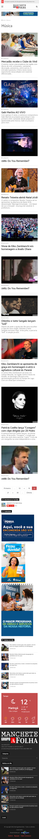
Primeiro (7, 488)
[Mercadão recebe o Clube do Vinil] (19, 45)
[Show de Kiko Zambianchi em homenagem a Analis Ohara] (19, 227)
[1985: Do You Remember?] (19, 270)
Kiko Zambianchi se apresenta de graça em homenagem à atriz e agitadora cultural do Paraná (19, 366)
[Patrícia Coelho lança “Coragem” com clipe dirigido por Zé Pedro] (19, 405)
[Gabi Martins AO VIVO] (19, 93)
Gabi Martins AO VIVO (13, 112)
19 (29, 488)
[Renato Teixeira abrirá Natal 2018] (19, 180)
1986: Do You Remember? (15, 160)
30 (18, 493)
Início (4, 20)
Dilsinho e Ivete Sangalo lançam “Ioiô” (18, 322)
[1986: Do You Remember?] (19, 142)
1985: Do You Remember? (15, 288)
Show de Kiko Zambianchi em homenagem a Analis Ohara (17, 247)
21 (8, 493)
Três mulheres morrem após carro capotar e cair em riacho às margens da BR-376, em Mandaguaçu (22, 650)
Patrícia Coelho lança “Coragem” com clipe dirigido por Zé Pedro (18, 429)
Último (29, 493)
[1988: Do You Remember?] (19, 460)
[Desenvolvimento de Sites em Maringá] (24, 837)
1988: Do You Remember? (15, 478)
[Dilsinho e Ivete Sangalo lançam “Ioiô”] (19, 306)
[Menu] (2, 7)
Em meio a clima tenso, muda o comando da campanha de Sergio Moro (23, 669)
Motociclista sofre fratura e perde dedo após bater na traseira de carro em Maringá (23, 678)
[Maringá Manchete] (19, 6)
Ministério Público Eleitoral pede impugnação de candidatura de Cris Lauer (21, 659)
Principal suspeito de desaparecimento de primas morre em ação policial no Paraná (23, 688)
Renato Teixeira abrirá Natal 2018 (19, 197)
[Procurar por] (37, 7)
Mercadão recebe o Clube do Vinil (19, 61)
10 (19, 488)
